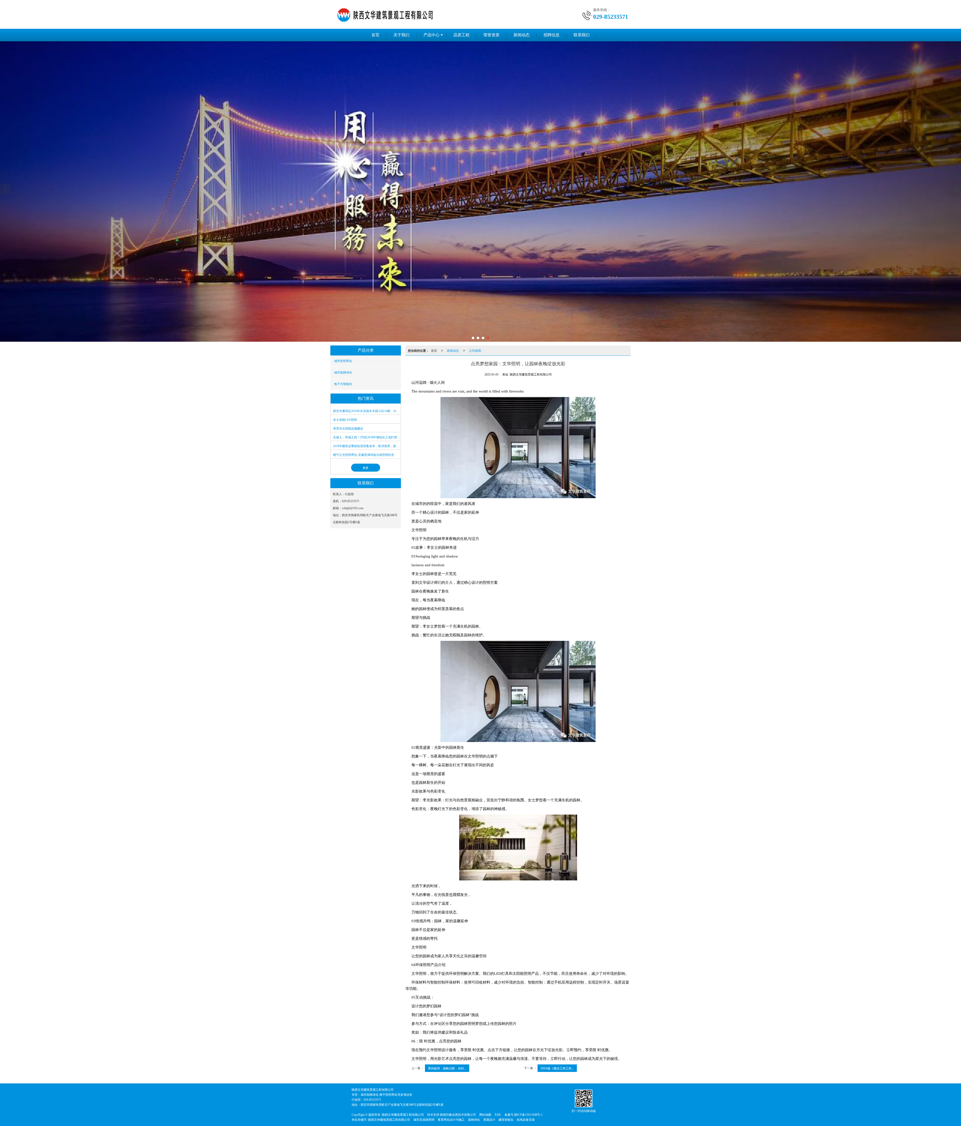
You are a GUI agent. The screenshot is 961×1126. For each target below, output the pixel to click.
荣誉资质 (492, 35)
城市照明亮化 (343, 361)
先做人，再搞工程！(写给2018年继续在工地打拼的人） (367, 437)
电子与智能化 (343, 384)
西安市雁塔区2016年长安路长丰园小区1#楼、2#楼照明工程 (367, 411)
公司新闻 (475, 350)
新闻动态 (522, 35)
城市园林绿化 (343, 372)
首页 (375, 35)
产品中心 (431, 35)
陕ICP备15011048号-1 (528, 1114)
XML (498, 1114)
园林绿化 (474, 1119)
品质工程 (461, 35)
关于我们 (401, 35)
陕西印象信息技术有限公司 (458, 1114)
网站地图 (485, 1114)
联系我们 (582, 35)
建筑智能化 (506, 1119)
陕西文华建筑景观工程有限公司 (403, 1114)
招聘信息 (552, 35)
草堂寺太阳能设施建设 (348, 428)
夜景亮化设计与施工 (451, 1119)
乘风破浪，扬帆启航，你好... (447, 1068)
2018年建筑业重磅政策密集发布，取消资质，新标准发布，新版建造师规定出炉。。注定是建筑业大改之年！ (367, 446)
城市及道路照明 (423, 1119)
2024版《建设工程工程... (557, 1068)
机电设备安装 (526, 1119)
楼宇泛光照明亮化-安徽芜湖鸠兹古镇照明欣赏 (363, 455)
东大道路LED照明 (345, 420)
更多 (366, 467)
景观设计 (489, 1119)
